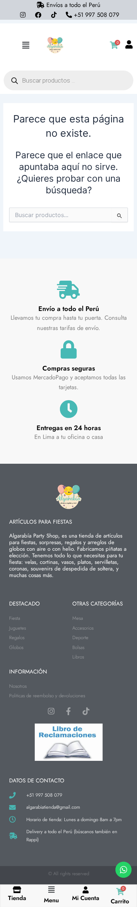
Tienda (17, 897)
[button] (25, 45)
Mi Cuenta (85, 897)
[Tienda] (17, 889)
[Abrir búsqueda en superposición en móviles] (68, 80)
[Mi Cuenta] (85, 889)
